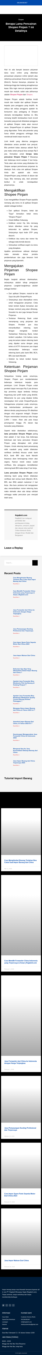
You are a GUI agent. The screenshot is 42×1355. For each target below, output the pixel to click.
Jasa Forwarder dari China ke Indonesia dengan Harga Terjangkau (24, 611)
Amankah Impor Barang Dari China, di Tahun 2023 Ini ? (23, 722)
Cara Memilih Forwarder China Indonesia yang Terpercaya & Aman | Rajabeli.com (24, 593)
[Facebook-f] (10, 1305)
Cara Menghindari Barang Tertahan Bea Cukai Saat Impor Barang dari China (24, 579)
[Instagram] (6, 1305)
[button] (38, 10)
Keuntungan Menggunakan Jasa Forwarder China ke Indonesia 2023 (25, 736)
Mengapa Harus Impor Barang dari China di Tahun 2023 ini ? (24, 709)
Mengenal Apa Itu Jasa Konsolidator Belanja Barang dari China (25, 750)
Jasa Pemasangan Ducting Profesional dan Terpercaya (23, 630)
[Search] (35, 563)
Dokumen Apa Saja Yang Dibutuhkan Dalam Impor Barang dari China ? (25, 670)
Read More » (16, 583)
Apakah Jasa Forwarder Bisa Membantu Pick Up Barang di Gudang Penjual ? (23, 683)
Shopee (21, 19)
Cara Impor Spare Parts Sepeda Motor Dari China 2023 (24, 643)
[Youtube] (13, 1305)
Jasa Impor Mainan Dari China (24, 655)
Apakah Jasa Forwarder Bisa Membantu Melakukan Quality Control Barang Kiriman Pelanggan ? (24, 698)
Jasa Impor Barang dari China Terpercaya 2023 (24, 762)
